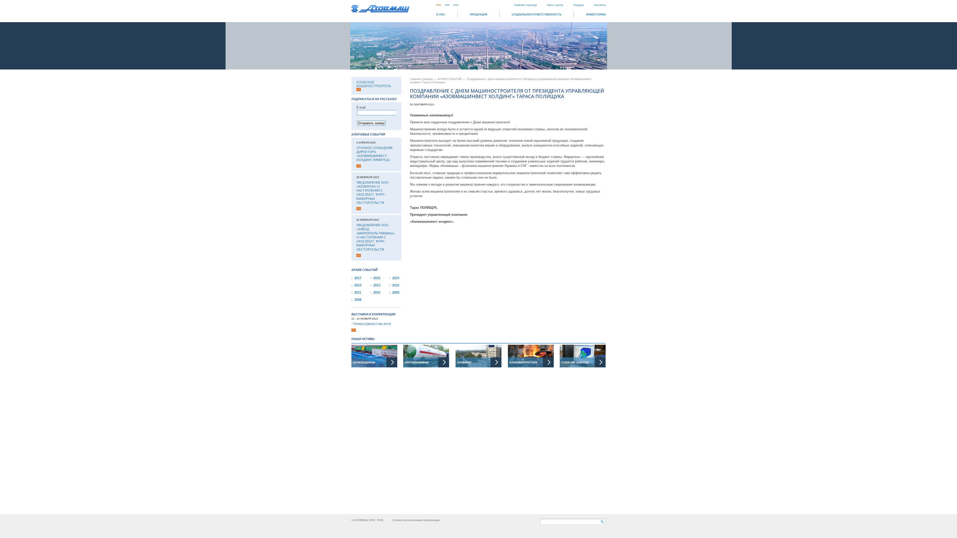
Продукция (478, 14)
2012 (395, 285)
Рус (438, 5)
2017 (357, 278)
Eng (456, 5)
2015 (395, 278)
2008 (357, 300)
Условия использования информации (416, 520)
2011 (357, 292)
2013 (376, 285)
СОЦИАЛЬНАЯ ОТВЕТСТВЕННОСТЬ (536, 14)
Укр (447, 5)
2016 (376, 278)
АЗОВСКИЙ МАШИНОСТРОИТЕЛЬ (373, 84)
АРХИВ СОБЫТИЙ (450, 78)
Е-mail (361, 107)
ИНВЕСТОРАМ (596, 14)
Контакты (600, 4)
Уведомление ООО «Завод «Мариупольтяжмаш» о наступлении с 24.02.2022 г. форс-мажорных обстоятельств (375, 237)
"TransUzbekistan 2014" (371, 324)
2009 (395, 292)
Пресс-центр (555, 4)
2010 (376, 292)
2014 (357, 285)
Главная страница (525, 4)
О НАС (440, 14)
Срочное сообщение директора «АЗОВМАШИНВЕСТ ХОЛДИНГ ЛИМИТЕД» (374, 154)
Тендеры (578, 4)
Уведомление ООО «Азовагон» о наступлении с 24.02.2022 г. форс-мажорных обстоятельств (372, 192)
